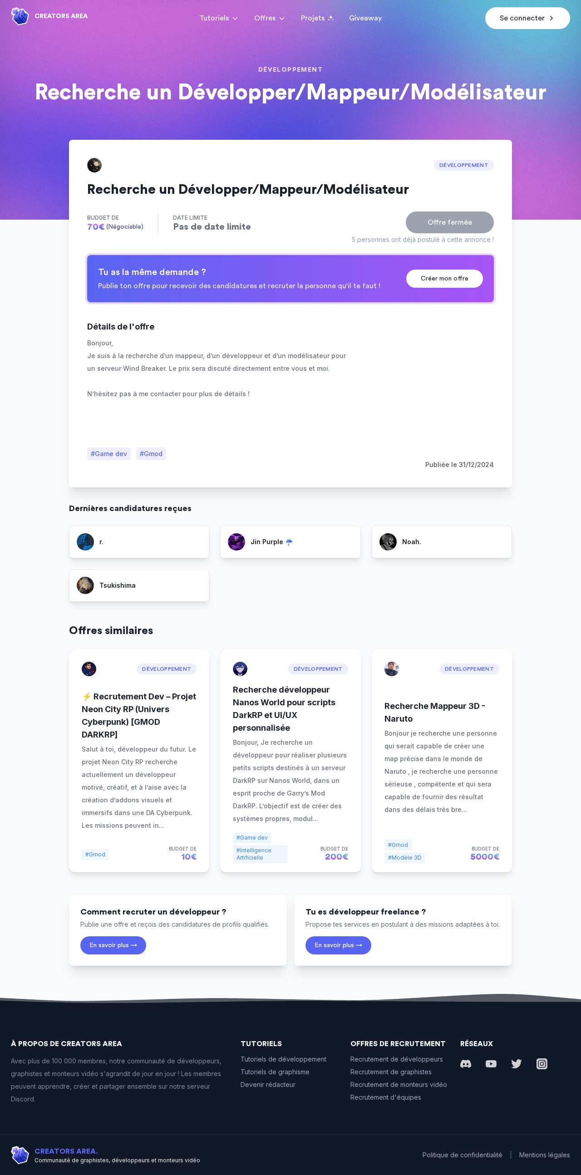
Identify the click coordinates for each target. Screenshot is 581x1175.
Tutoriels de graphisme (275, 1072)
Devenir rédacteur (268, 1084)
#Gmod (151, 453)
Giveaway (365, 18)
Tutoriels (214, 18)
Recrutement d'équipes (385, 1097)
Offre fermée (450, 222)
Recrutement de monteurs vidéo (398, 1084)
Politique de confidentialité (462, 1155)
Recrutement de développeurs (396, 1059)
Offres (265, 18)
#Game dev (109, 453)
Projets (313, 18)
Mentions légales (544, 1155)
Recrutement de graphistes (391, 1072)
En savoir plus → (113, 945)
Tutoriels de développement (283, 1059)
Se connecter (522, 18)
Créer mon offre (444, 278)
